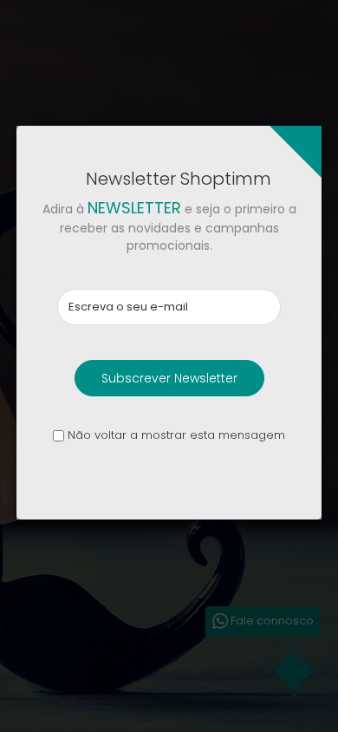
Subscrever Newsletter (169, 378)
